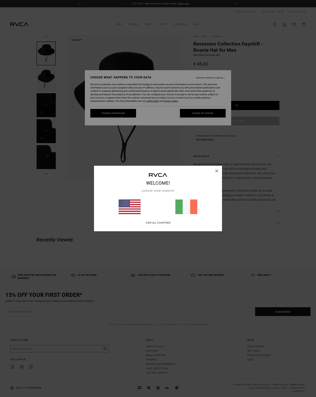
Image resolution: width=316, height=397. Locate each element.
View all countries (158, 223)
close (216, 170)
